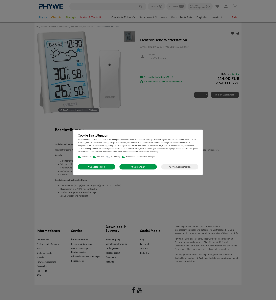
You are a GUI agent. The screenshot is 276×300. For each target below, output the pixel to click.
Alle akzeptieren (96, 166)
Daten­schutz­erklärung (149, 152)
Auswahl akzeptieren (180, 166)
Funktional (130, 157)
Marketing (115, 157)
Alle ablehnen (138, 166)
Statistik (100, 157)
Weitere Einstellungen (146, 157)
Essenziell (86, 157)
